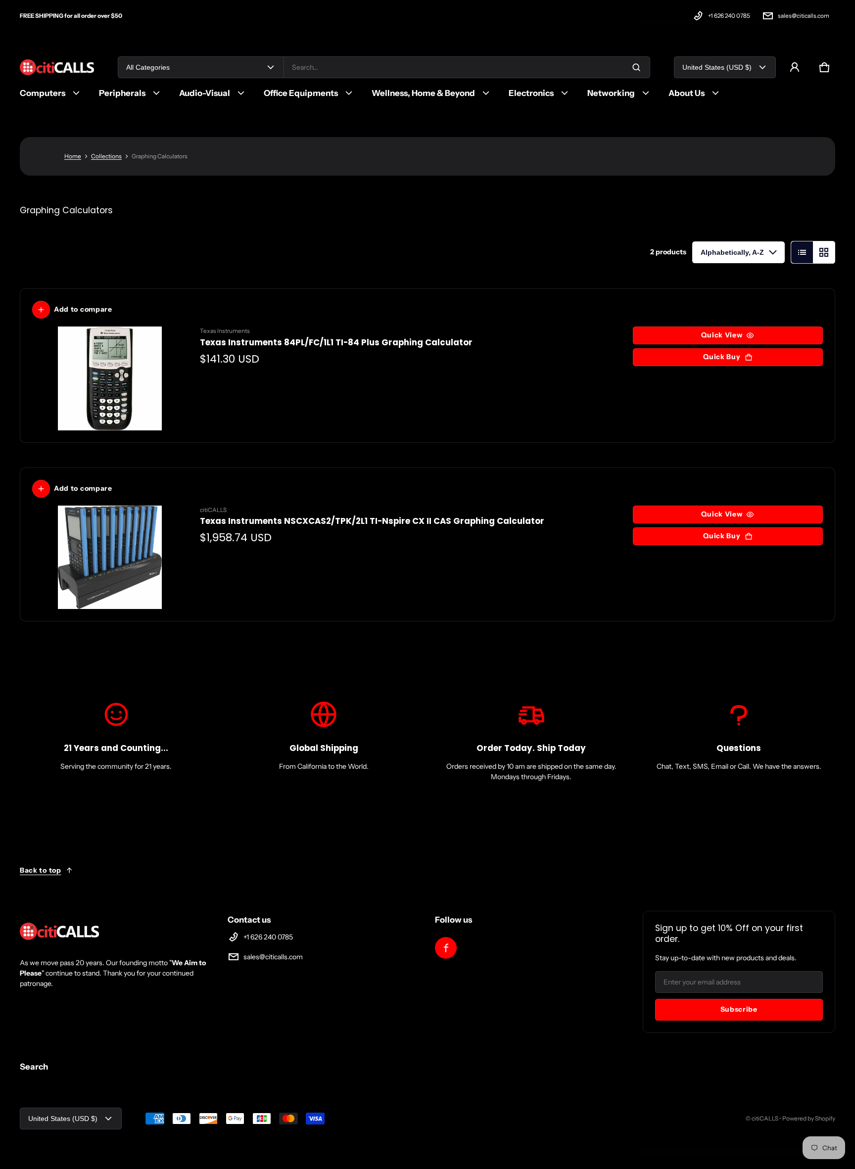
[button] (824, 67)
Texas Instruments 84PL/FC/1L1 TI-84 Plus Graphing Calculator (336, 342)
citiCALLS (765, 1118)
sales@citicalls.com (803, 15)
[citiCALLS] (57, 67)
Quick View (721, 334)
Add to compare (83, 309)
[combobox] (467, 67)
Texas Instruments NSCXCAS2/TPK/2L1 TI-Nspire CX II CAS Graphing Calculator (372, 521)
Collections (106, 156)
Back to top (40, 870)
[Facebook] (446, 948)
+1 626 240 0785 (729, 15)
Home (72, 156)
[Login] (795, 67)
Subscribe (739, 1009)
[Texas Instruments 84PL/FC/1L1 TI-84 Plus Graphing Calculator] (110, 378)
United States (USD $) (717, 67)
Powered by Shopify (808, 1118)
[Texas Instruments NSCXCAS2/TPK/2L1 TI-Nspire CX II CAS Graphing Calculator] (110, 557)
